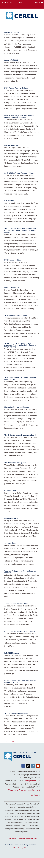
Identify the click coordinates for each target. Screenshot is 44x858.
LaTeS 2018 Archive (11, 201)
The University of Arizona (21, 848)
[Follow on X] (28, 766)
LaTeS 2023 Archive (11, 32)
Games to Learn (10, 490)
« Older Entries (10, 742)
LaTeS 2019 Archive (11, 145)
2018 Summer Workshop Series (15, 315)
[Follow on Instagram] (33, 766)
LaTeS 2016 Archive (11, 653)
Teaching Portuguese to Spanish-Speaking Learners (20, 572)
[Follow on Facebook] (23, 766)
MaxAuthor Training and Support (16, 407)
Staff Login (35, 795)
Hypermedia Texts (11, 518)
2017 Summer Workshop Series (15, 463)
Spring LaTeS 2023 (11, 60)
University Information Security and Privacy (22, 838)
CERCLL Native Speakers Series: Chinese (19, 631)
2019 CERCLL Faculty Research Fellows (19, 173)
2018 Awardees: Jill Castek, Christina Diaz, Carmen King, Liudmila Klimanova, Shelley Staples (20, 230)
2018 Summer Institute (12, 260)
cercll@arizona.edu (32, 780)
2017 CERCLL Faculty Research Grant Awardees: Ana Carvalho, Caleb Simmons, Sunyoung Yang (20, 345)
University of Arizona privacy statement (24, 790)
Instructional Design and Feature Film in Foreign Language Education (19, 116)
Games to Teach (10, 543)
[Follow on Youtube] (38, 766)
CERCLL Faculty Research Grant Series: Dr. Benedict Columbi (20, 682)
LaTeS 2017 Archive (11, 287)
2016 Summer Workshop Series (16, 713)
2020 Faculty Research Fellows (16, 88)
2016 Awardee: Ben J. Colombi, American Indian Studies (20, 378)
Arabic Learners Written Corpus (16, 603)
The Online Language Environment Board (20, 435)
